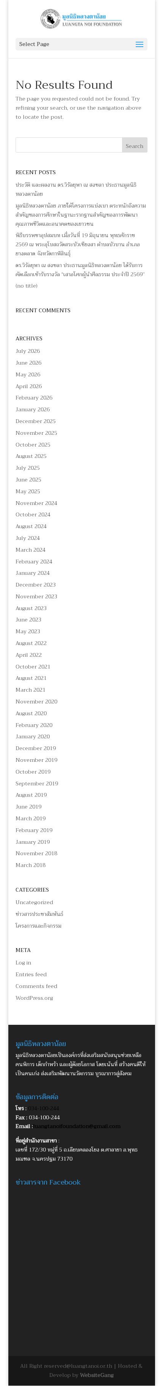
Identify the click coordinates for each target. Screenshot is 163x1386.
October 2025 (33, 444)
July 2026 (28, 351)
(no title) (27, 285)
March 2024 (30, 549)
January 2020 (33, 736)
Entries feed (31, 974)
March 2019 (30, 818)
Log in (23, 962)
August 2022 (31, 643)
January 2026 (33, 409)
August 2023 (31, 608)
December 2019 (36, 748)
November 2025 (36, 432)
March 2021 (30, 689)
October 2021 (33, 666)
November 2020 (36, 701)
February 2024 (34, 561)
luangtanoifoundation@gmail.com (77, 1126)
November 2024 (36, 503)
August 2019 (31, 794)
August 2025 (31, 456)
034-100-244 (43, 1108)
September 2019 (37, 783)
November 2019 (36, 760)
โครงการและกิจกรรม (38, 925)
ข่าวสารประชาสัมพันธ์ (39, 914)
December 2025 (36, 421)
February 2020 (34, 725)
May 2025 (28, 491)
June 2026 (28, 362)
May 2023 (28, 631)
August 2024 (31, 526)
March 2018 (30, 865)
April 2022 (29, 654)
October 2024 (33, 514)
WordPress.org (34, 997)
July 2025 (28, 467)
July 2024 (28, 538)
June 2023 (28, 619)
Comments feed (36, 986)
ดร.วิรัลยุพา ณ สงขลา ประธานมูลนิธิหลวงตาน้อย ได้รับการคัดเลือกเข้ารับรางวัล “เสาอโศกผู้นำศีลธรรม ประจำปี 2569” (80, 270)
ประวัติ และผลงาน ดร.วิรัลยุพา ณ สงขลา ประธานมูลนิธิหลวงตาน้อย (76, 189)
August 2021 (31, 678)
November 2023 (36, 596)
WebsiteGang (97, 1375)
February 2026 (34, 397)
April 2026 (29, 386)
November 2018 (36, 853)
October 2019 (33, 771)
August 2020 (31, 713)
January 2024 (33, 572)
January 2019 (33, 841)
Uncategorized (34, 902)
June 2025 (28, 479)
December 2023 (36, 584)
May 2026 (28, 374)
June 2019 (28, 806)
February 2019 (34, 830)
